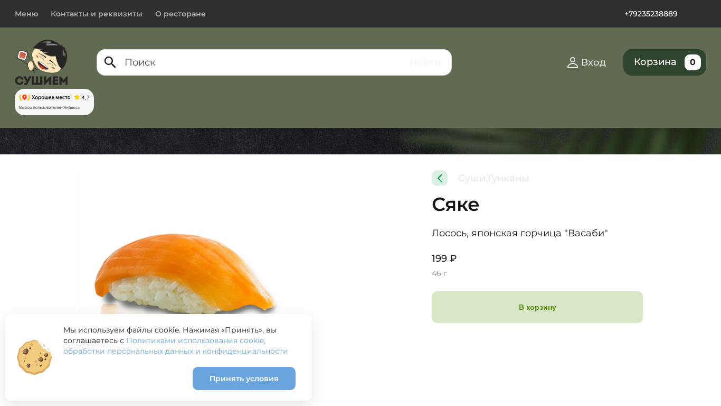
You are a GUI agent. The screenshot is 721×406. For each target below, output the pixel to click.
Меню (26, 14)
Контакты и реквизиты (97, 14)
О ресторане (180, 14)
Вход (593, 62)
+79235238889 (651, 14)
